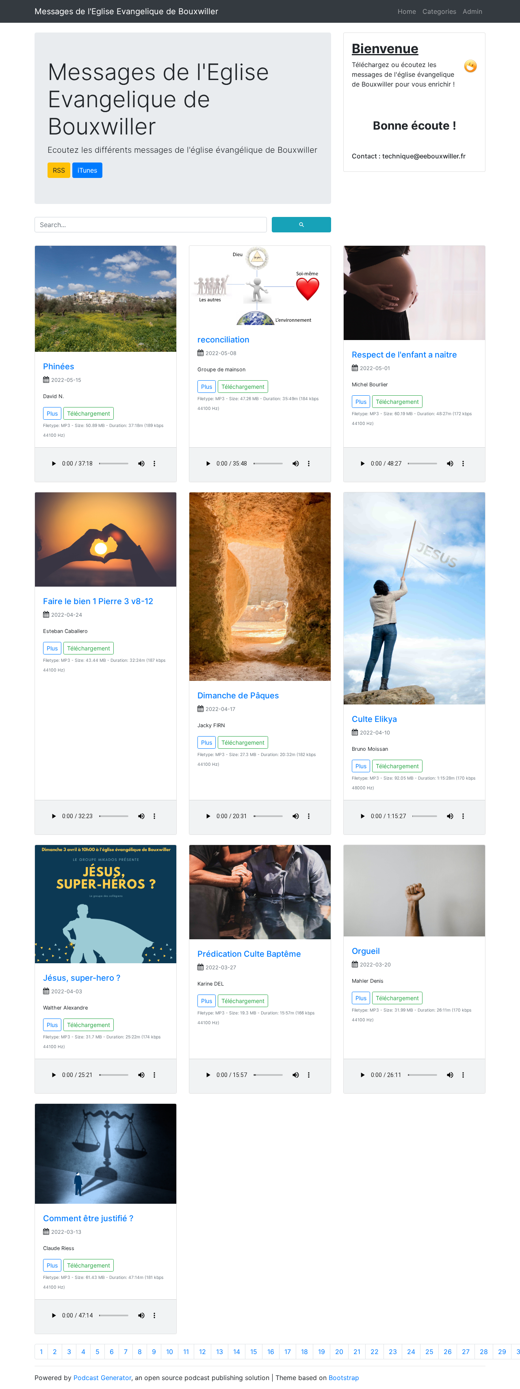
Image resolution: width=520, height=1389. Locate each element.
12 (202, 1352)
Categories (439, 11)
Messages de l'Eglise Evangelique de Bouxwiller (126, 11)
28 (484, 1352)
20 (339, 1352)
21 (356, 1352)
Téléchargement (88, 413)
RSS (59, 170)
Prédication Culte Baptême (249, 954)
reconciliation (223, 340)
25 (429, 1352)
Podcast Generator (102, 1378)
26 (448, 1352)
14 (236, 1352)
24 (411, 1352)
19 (321, 1352)
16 (270, 1352)
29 (502, 1352)
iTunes (87, 170)
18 (304, 1352)
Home (407, 11)
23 (393, 1352)
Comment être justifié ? (88, 1218)
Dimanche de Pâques (238, 695)
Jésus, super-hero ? (82, 978)
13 (219, 1352)
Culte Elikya (374, 719)
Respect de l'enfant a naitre (404, 355)
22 (374, 1352)
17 (287, 1352)
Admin (472, 11)
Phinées (58, 366)
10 (169, 1352)
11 (186, 1352)
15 (253, 1352)
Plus (52, 413)
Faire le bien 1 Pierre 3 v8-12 (98, 601)
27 (466, 1352)
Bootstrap (344, 1378)
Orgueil (366, 951)
